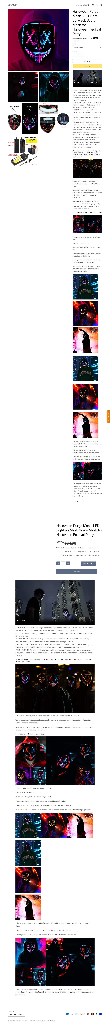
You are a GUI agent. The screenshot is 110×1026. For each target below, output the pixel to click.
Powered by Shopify (22, 1020)
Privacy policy (41, 1020)
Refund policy (32, 1020)
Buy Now (77, 572)
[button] (93, 5)
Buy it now (87, 66)
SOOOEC (14, 1020)
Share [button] (76, 501)
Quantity (75, 51)
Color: (74, 44)
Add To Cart (87, 564)
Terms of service (50, 1020)
